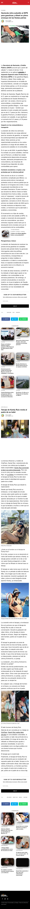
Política (3, 341)
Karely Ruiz (15, 797)
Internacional (4, 867)
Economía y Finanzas (20, 231)
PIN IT (16, 527)
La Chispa (9, 20)
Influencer (9, 797)
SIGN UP (15, 306)
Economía (3, 10)
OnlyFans (4, 732)
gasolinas (9, 312)
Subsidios (18, 312)
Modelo (20, 797)
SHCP (14, 312)
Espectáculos (4, 826)
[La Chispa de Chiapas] (15, 2)
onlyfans (25, 797)
